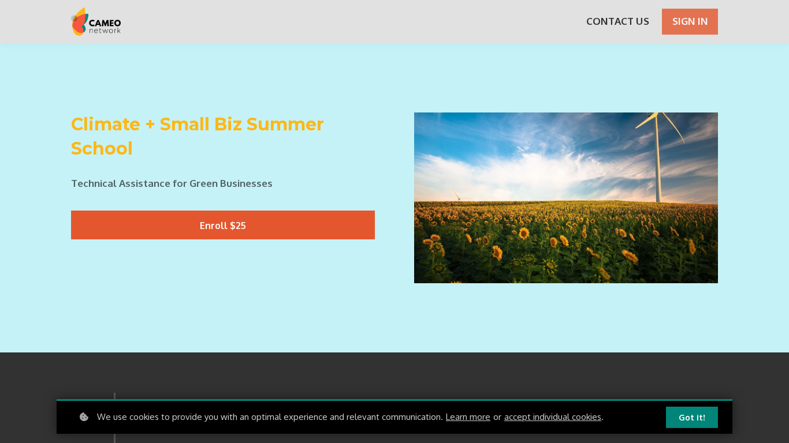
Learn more (468, 416)
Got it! (692, 417)
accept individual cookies (552, 416)
